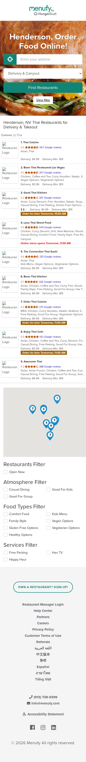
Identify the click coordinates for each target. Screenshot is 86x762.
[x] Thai (17, 135)
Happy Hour (18, 560)
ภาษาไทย (43, 673)
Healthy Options (20, 535)
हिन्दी (43, 661)
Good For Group (21, 496)
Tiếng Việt (43, 679)
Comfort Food (19, 514)
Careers (43, 623)
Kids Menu (59, 514)
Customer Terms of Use (43, 636)
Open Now (17, 472)
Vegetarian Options (66, 528)
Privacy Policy (43, 629)
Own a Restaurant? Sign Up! (43, 587)
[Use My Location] (10, 59)
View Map (43, 100)
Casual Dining (19, 490)
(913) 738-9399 (45, 697)
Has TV (57, 553)
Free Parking (18, 553)
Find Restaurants (43, 87)
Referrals (43, 642)
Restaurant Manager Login (43, 604)
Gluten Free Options (23, 528)
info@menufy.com (45, 703)
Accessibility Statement (45, 714)
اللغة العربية (43, 648)
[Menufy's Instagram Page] (43, 727)
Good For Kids (62, 490)
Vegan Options (62, 521)
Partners (43, 617)
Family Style (17, 521)
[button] (57, 399)
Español (43, 667)
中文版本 (43, 654)
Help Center (43, 611)
